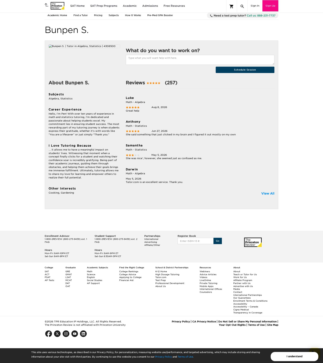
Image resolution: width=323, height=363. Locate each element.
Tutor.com (160, 277)
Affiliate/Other (152, 245)
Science (91, 274)
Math (89, 271)
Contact (237, 292)
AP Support (93, 283)
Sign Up (270, 5)
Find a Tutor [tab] (80, 15)
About (236, 271)
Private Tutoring (208, 283)
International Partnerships (247, 295)
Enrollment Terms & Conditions (250, 301)
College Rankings (128, 271)
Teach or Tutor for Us (245, 274)
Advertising (150, 242)
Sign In (255, 5)
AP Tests (49, 280)
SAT (47, 271)
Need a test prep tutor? (244, 15)
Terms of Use (185, 356)
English (91, 277)
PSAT (47, 277)
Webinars (205, 271)
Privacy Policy (163, 356)
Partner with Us (241, 283)
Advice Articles (208, 274)
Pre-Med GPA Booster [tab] (160, 15)
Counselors (206, 292)
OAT (67, 286)
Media (236, 289)
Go (217, 240)
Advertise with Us (243, 286)
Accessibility (240, 304)
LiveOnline (205, 280)
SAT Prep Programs (103, 5)
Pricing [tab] (98, 15)
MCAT (68, 280)
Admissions (150, 5)
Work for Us (240, 277)
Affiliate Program (242, 280)
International (151, 239)
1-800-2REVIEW (66, 239)
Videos (203, 277)
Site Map (272, 324)
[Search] (242, 6)
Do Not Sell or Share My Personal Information (247, 321)
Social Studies (94, 280)
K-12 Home (161, 271)
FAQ (47, 242)
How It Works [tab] (133, 15)
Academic (130, 5)
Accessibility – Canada (245, 306)
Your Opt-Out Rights (232, 324)
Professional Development (169, 283)
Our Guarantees (242, 298)
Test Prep (160, 280)
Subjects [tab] (114, 15)
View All (267, 193)
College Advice (127, 274)
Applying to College (130, 277)
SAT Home (77, 5)
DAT (67, 283)
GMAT (68, 274)
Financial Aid (126, 280)
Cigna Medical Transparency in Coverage (247, 311)
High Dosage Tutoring (167, 274)
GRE (67, 271)
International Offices (211, 289)
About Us (160, 286)
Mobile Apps (206, 286)
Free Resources (174, 5)
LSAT (68, 277)
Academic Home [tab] (57, 15)
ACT (47, 274)
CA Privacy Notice (204, 321)
